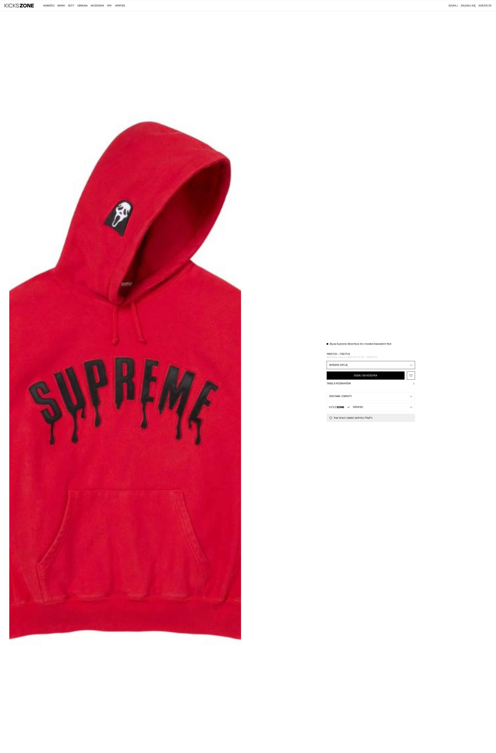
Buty (71, 5)
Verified (120, 5)
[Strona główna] (19, 6)
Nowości (48, 5)
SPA (109, 5)
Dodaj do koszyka (365, 375)
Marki (61, 5)
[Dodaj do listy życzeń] (411, 375)
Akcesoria (97, 5)
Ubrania (82, 5)
